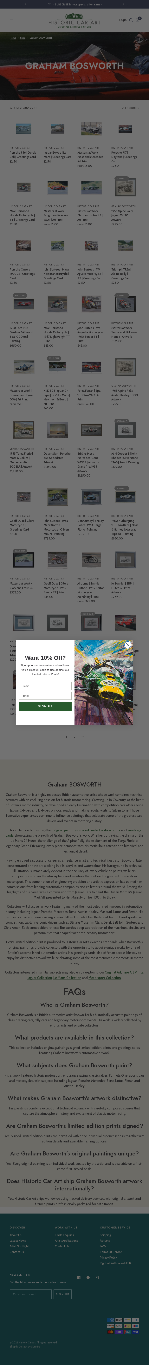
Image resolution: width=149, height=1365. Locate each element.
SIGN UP (45, 706)
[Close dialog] (127, 644)
